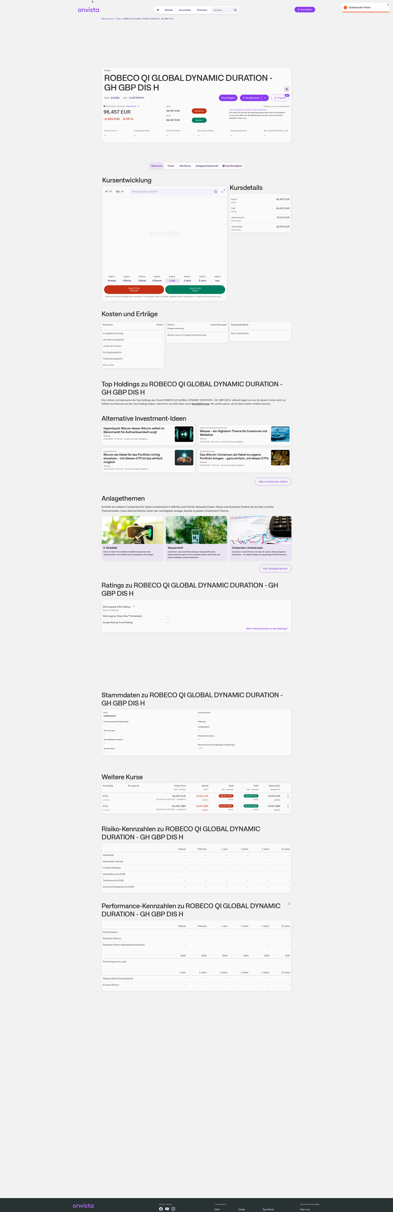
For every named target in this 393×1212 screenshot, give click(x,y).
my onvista (185, 10)
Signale (282, 97)
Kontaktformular (200, 403)
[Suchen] (235, 10)
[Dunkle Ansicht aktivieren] (92, 1)
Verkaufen (199, 110)
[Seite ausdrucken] (287, 89)
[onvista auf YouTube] (167, 1209)
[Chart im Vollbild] (223, 190)
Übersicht (156, 165)
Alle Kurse (185, 165)
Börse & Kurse (107, 18)
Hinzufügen (228, 97)
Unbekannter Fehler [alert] (360, 7)
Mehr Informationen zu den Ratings (266, 628)
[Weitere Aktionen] (288, 796)
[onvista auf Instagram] (173, 1209)
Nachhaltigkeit (233, 165)
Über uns (305, 1209)
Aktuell (169, 10)
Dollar (242, 1209)
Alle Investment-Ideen (273, 481)
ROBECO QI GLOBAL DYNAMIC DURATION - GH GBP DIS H (148, 18)
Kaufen (199, 120)
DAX (217, 1209)
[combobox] (174, 191)
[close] (388, 5)
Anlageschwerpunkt (207, 165)
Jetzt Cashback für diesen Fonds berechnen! (248, 110)
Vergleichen (253, 97)
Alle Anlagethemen (275, 568)
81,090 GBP (226, 805)
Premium (202, 10)
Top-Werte (268, 1209)
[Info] (286, 131)
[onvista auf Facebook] (161, 1209)
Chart (171, 165)
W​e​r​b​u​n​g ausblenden (223, 42)
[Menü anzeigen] (158, 10)
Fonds (118, 18)
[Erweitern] (265, 98)
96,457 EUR (226, 795)
